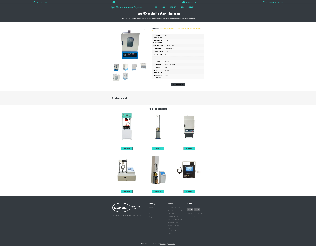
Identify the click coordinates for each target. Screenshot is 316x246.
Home (122, 18)
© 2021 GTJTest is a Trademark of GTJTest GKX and (158, 244)
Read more (127, 148)
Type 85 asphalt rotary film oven (167, 18)
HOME (155, 7)
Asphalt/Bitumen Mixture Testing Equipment (144, 18)
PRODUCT (173, 7)
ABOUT (163, 7)
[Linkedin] (195, 209)
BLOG (182, 7)
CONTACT (191, 7)
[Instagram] (198, 209)
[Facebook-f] (188, 209)
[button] (178, 84)
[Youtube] (191, 209)
